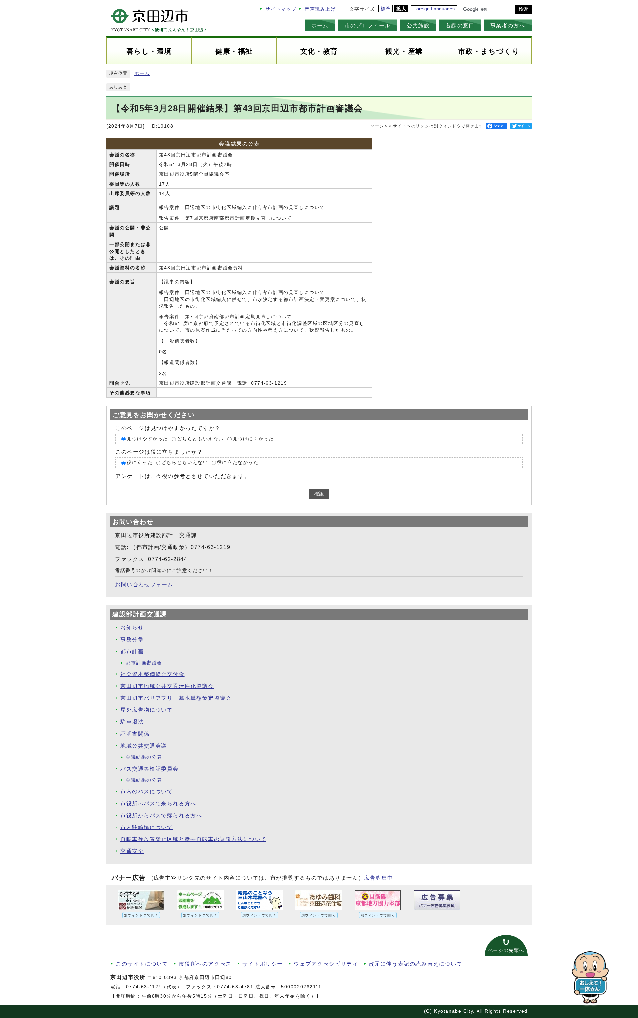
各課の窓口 (460, 25)
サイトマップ (281, 9)
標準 (386, 8)
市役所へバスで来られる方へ (158, 803)
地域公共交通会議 (143, 746)
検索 (523, 9)
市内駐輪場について (146, 827)
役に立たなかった (238, 462)
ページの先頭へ (506, 950)
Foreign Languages (434, 8)
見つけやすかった (147, 438)
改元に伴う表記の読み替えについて (416, 964)
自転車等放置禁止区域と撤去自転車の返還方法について (193, 839)
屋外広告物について (146, 710)
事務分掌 (132, 639)
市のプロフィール (368, 25)
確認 (319, 493)
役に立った (140, 462)
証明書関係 (135, 734)
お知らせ (132, 627)
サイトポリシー (262, 964)
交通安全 (132, 851)
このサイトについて (142, 964)
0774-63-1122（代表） (154, 986)
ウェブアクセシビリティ (326, 964)
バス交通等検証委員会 (149, 769)
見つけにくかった (253, 438)
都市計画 (132, 651)
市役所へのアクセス (205, 964)
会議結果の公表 (144, 757)
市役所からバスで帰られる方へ (161, 815)
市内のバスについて (146, 791)
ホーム (320, 25)
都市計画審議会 (144, 662)
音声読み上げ (320, 9)
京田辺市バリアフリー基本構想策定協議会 (175, 698)
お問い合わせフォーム (144, 584)
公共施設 (418, 25)
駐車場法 (132, 722)
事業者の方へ (507, 25)
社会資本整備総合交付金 (152, 674)
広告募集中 (378, 878)
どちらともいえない (200, 438)
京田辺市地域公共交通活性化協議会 (167, 686)
